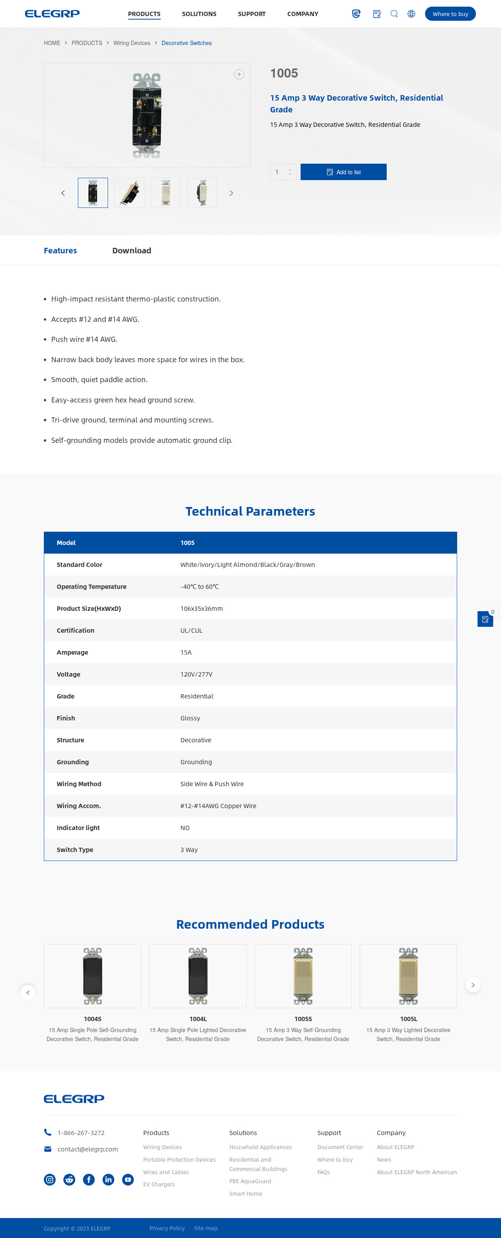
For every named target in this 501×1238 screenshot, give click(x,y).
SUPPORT (252, 13)
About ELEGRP (395, 1146)
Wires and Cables (166, 1172)
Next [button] (246, 115)
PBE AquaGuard (250, 1181)
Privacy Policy (167, 1228)
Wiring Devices (132, 42)
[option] (147, 115)
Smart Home (245, 1193)
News (384, 1159)
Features (60, 250)
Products (156, 1132)
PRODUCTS (144, 13)
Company (391, 1132)
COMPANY (303, 13)
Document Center (340, 1146)
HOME (52, 42)
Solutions (243, 1132)
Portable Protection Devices (179, 1159)
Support (329, 1132)
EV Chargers (159, 1184)
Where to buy (450, 13)
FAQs (323, 1172)
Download (131, 250)
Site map (206, 1228)
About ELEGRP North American (417, 1172)
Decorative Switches (187, 42)
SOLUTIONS (199, 13)
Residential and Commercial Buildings (258, 1164)
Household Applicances (260, 1146)
